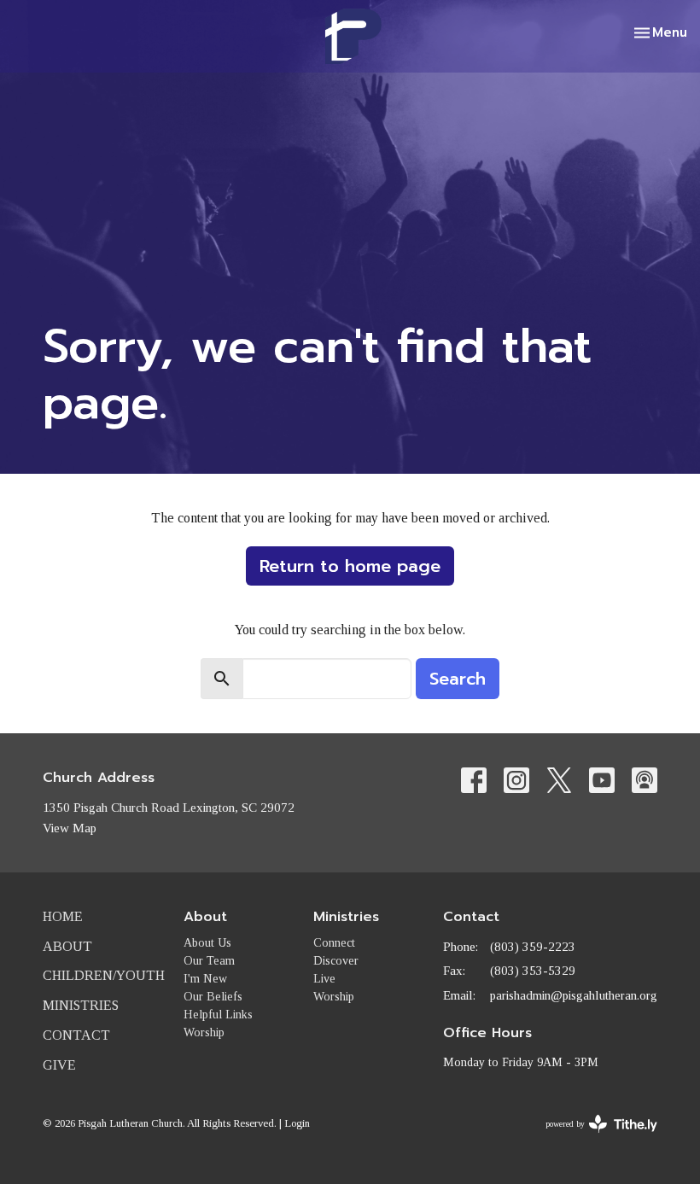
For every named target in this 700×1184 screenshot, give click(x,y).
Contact (76, 1035)
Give (59, 1065)
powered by (590, 1138)
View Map (69, 828)
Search (457, 678)
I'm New (205, 978)
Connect (334, 942)
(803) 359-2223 (532, 947)
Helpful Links (218, 1014)
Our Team (209, 960)
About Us (207, 942)
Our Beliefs (213, 996)
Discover (336, 960)
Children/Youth (104, 975)
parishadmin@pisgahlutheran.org (573, 995)
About (67, 946)
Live (324, 978)
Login (297, 1123)
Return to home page (350, 566)
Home (63, 916)
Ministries (81, 1005)
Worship (204, 1032)
